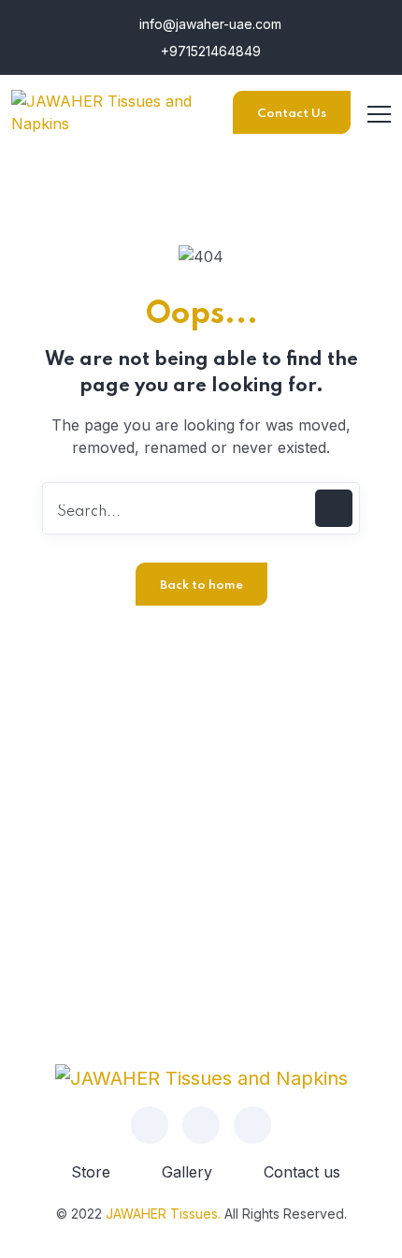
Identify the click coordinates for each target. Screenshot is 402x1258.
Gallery (187, 1172)
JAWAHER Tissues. (163, 1213)
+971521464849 (209, 51)
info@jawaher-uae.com (208, 24)
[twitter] (252, 1125)
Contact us (302, 1172)
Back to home (201, 585)
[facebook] (149, 1125)
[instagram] (201, 1125)
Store (90, 1172)
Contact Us (291, 114)
